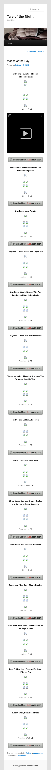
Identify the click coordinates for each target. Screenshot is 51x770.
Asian (28, 753)
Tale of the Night (20, 16)
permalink (22, 755)
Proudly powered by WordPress (25, 765)
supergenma (38, 753)
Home (10, 43)
